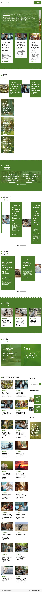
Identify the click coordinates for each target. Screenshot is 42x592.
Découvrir (4, 77)
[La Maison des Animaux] (8, 2)
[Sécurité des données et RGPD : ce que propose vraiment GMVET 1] (7, 38)
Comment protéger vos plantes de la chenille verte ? (31, 355)
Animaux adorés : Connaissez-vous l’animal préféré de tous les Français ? (35, 47)
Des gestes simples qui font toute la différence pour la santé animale (6, 496)
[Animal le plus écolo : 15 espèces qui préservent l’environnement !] (21, 547)
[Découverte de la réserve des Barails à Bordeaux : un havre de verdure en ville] (7, 424)
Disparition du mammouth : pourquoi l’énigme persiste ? (6, 455)
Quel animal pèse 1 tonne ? (21, 535)
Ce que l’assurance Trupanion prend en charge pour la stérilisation (16, 213)
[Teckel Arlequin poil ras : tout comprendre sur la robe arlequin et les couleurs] (7, 312)
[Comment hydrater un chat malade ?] (36, 268)
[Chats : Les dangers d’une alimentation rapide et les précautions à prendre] (7, 526)
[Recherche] (36, 2)
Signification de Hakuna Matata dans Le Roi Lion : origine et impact (21, 475)
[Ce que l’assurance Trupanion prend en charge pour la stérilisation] (5, 219)
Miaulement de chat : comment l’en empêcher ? (7, 579)
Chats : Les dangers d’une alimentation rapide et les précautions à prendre (7, 537)
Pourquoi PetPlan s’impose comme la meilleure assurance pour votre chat (37, 400)
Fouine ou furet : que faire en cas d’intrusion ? (20, 455)
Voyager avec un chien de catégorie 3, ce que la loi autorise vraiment (38, 409)
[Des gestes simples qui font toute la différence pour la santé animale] (7, 486)
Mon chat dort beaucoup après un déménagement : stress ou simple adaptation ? (7, 267)
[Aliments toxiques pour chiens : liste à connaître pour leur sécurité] (7, 506)
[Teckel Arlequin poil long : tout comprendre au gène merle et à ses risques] (21, 312)
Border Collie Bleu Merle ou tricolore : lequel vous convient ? (35, 322)
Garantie (7, 197)
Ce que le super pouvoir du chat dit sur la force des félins (21, 496)
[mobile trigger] (2, 2)
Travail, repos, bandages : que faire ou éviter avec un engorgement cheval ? (10, 178)
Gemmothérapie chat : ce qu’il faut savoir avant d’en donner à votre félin (19, 19)
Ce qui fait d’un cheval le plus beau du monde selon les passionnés (35, 431)
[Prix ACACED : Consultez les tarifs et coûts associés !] (21, 38)
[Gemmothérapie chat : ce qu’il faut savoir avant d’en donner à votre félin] (7, 384)
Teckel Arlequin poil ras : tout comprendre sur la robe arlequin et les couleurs (7, 323)
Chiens (6, 303)
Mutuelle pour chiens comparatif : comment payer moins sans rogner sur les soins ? (37, 216)
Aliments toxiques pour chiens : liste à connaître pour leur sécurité (7, 516)
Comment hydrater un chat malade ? (28, 264)
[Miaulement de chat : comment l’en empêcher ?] (7, 570)
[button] (17, 184)
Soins (5, 339)
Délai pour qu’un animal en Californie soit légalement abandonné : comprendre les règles (7, 559)
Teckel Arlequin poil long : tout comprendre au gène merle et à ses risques (21, 323)
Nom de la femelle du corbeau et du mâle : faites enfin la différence (31, 178)
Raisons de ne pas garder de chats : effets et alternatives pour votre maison (21, 580)
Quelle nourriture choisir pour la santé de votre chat (10, 356)
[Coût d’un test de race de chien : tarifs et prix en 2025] (21, 506)
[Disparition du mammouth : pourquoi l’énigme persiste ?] (7, 445)
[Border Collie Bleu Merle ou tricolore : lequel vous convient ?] (35, 312)
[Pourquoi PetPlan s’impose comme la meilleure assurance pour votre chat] (31, 399)
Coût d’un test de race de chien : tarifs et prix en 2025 (20, 516)
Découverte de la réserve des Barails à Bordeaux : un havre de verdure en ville (6, 435)
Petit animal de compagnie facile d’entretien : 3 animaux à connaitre (6, 476)
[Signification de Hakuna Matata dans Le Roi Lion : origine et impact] (21, 465)
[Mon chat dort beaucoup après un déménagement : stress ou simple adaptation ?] (16, 273)
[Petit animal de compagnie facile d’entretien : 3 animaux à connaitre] (7, 465)
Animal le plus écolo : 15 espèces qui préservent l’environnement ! (20, 557)
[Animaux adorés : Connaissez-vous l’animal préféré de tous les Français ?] (35, 38)
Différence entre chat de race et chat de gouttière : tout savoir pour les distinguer (21, 435)
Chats (5, 251)
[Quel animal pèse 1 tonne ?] (21, 526)
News (7, 14)
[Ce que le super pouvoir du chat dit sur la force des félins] (21, 486)
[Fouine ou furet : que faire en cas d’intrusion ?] (21, 445)
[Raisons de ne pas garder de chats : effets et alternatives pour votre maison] (21, 570)
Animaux (6, 166)
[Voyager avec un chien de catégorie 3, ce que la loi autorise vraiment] (31, 409)
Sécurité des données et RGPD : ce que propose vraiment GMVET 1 (6, 46)
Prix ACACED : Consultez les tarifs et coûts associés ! (21, 45)
